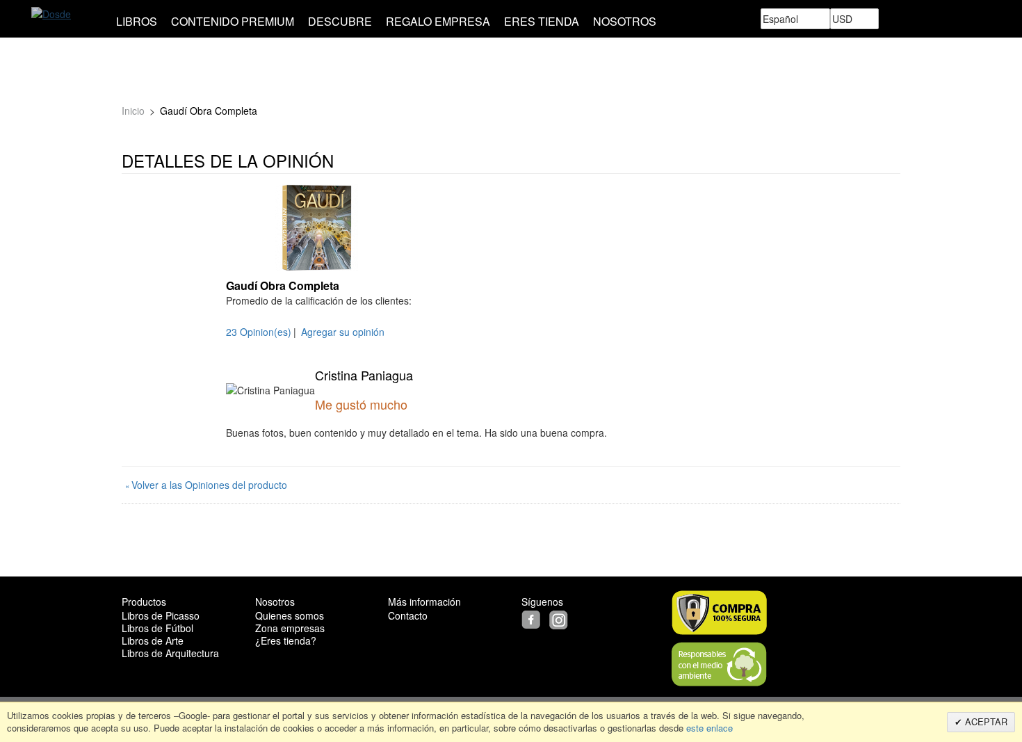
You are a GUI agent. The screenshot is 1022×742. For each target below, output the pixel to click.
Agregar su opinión (342, 332)
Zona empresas (290, 628)
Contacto (408, 615)
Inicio (133, 111)
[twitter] (547, 618)
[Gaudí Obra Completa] (316, 227)
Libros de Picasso (161, 615)
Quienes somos (289, 615)
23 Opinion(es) (258, 332)
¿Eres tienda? (285, 640)
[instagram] (560, 618)
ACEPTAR (984, 721)
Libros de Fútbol (157, 628)
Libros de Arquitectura (170, 653)
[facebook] (533, 618)
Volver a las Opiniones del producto (206, 485)
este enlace (708, 727)
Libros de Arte (153, 640)
